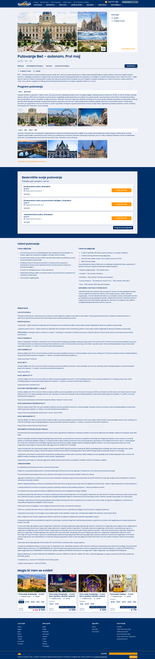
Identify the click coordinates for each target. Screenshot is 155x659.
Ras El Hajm (95, 632)
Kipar (19, 632)
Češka (44, 629)
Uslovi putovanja (62, 66)
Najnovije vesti (44, 2)
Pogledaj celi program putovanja (31, 162)
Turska (20, 639)
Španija (20, 636)
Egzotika (95, 623)
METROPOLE (50, 5)
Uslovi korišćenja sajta (123, 634)
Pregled (21, 66)
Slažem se (133, 657)
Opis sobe (27, 194)
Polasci (49, 66)
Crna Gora (21, 641)
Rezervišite (131, 66)
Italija (44, 627)
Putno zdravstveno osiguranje (126, 636)
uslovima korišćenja (101, 657)
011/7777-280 (113, 2)
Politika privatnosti (122, 632)
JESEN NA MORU (77, 5)
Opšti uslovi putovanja (124, 629)
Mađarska (46, 632)
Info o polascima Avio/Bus (81, 2)
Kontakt (36, 2)
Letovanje (21, 623)
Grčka (19, 627)
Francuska (46, 634)
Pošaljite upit (121, 190)
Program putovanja (35, 66)
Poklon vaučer (67, 2)
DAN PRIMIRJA (116, 5)
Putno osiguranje (56, 2)
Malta (19, 634)
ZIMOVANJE (102, 5)
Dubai (94, 627)
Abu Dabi (95, 629)
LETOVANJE (38, 5)
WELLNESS (90, 5)
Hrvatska (20, 644)
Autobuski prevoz (122, 639)
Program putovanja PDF (123, 228)
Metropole (46, 623)
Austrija (45, 636)
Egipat (20, 629)
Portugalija (46, 646)
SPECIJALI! (63, 5)
